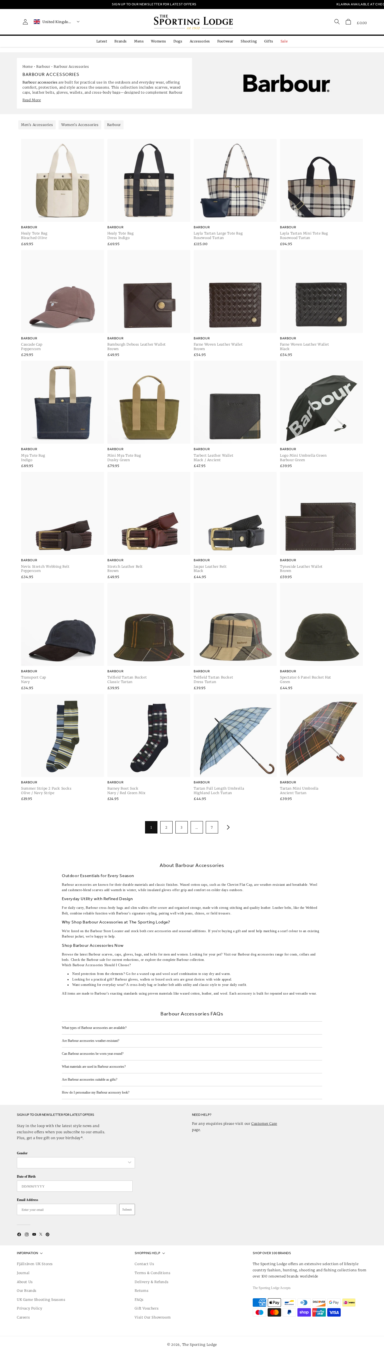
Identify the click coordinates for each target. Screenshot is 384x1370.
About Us (25, 1282)
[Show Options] (129, 1162)
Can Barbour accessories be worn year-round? (92, 1054)
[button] (348, 21)
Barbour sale (96, 960)
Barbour (43, 66)
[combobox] (73, 1162)
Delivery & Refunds (151, 1282)
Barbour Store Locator (107, 931)
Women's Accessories (79, 125)
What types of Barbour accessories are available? (94, 1028)
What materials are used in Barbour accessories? (94, 1067)
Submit (127, 1209)
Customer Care (264, 1123)
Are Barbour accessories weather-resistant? (90, 1041)
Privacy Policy (29, 1308)
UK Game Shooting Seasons (41, 1299)
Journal (23, 1273)
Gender (22, 1153)
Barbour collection (190, 960)
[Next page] (227, 827)
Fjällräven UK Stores (35, 1264)
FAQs (139, 1299)
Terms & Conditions (152, 1273)
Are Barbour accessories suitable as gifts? (89, 1079)
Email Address (27, 1199)
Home (27, 66)
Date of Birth (26, 1176)
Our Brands (27, 1290)
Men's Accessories (37, 125)
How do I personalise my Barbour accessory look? (95, 1092)
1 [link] (151, 827)
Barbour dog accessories (256, 954)
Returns (141, 1290)
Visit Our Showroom (153, 1317)
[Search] (337, 21)
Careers (23, 1317)
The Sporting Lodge (199, 1344)
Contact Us (144, 1264)
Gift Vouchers (147, 1308)
